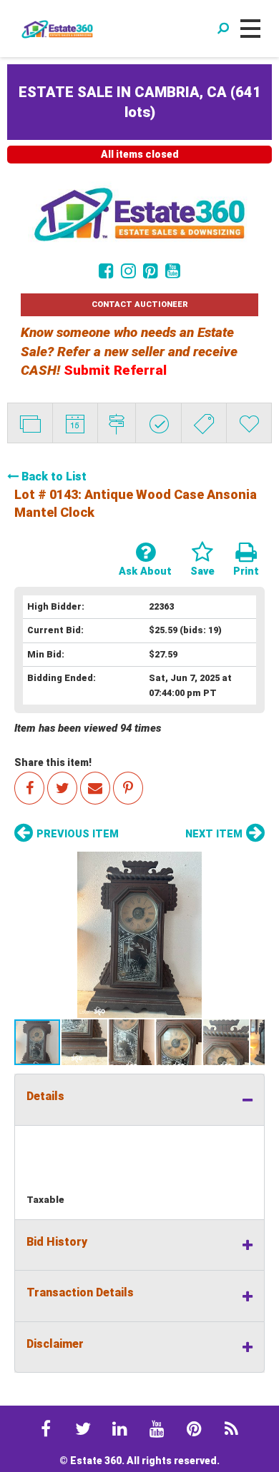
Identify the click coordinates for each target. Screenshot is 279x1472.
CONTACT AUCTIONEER (140, 304)
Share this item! (53, 762)
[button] (139, 935)
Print (246, 571)
